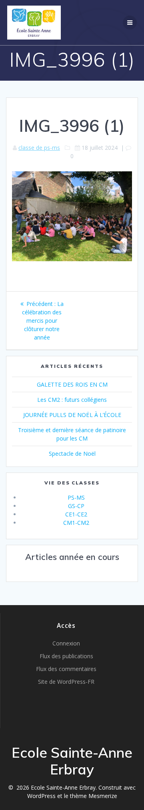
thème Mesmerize (93, 796)
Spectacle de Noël (72, 453)
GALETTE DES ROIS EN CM (72, 384)
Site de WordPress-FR (66, 681)
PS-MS (76, 497)
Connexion (66, 643)
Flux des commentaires (66, 669)
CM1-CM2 (76, 522)
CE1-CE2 (76, 514)
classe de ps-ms (39, 147)
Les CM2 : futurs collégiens (72, 399)
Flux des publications (66, 656)
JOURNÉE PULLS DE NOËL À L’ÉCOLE (72, 415)
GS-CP (76, 506)
